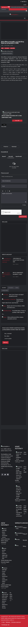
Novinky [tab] (4, 287)
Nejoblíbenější (19, 156)
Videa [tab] (16, 287)
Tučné (2, 191)
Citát (9, 191)
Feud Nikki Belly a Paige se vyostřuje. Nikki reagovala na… (14, 312)
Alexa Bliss (12, 48)
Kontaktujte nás (5, 624)
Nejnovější (10, 156)
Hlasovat (5, 342)
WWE (2, 48)
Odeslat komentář (23, 216)
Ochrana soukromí (16, 622)
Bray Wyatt (7, 48)
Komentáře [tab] (5, 290)
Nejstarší (4, 156)
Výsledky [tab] (10, 287)
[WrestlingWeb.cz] (14, 14)
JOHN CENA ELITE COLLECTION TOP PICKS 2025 (18, 260)
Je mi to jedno (8, 338)
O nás (3, 622)
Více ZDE (17, 120)
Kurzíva (5, 191)
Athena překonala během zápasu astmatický (5, 540)
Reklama (8, 622)
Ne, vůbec (6, 336)
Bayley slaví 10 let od (20, 499)
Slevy (24, 546)
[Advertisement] (14, 30)
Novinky (25, 540)
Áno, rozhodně (8, 333)
